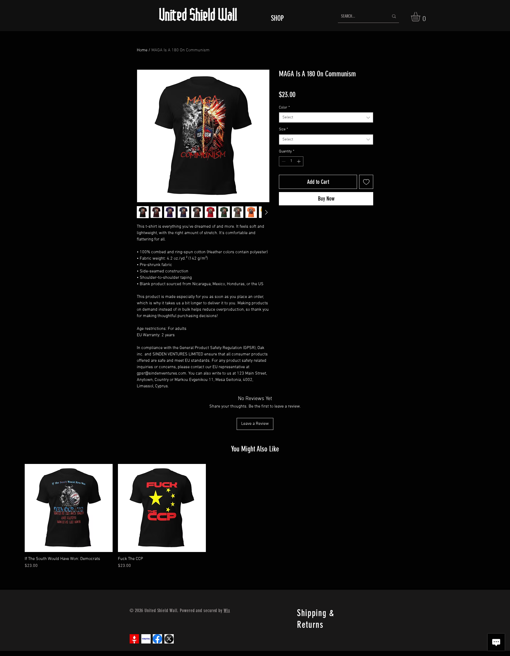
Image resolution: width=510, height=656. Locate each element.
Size (283, 129)
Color (284, 107)
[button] (421, 16)
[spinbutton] (291, 161)
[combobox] (326, 117)
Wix (227, 610)
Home (142, 50)
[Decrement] (283, 161)
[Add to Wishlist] (366, 182)
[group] (255, 516)
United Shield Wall (198, 16)
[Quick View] (69, 508)
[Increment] (299, 161)
